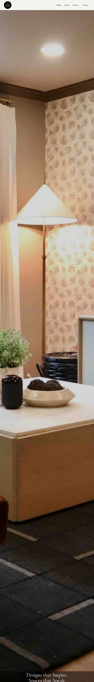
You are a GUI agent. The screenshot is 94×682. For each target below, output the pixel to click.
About (67, 5)
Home (58, 5)
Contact (85, 5)
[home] (7, 5)
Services (76, 5)
